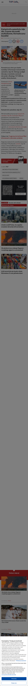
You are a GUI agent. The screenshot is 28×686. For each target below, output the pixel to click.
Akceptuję (13, 678)
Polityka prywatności (21, 660)
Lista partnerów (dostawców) (9, 674)
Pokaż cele (14, 683)
